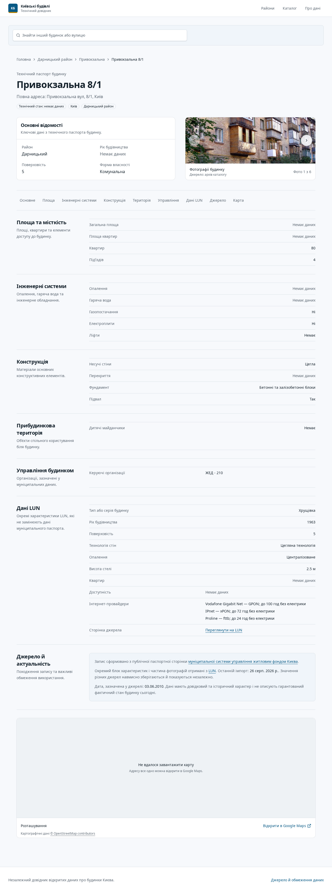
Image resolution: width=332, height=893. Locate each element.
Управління (168, 200)
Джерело (218, 200)
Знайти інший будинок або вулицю (53, 35)
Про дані (313, 8)
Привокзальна (92, 59)
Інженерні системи (79, 200)
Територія (142, 200)
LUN (212, 670)
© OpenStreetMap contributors (72, 833)
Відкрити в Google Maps (284, 827)
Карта (238, 200)
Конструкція (115, 200)
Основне (27, 200)
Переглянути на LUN (223, 630)
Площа (49, 200)
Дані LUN (194, 200)
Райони (267, 8)
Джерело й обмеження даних (297, 879)
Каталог (290, 8)
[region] (250, 140)
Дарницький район (55, 59)
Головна (24, 59)
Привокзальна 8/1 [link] (128, 59)
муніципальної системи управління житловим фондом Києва (243, 661)
